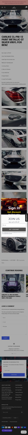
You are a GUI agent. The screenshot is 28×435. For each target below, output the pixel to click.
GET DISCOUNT (14, 229)
